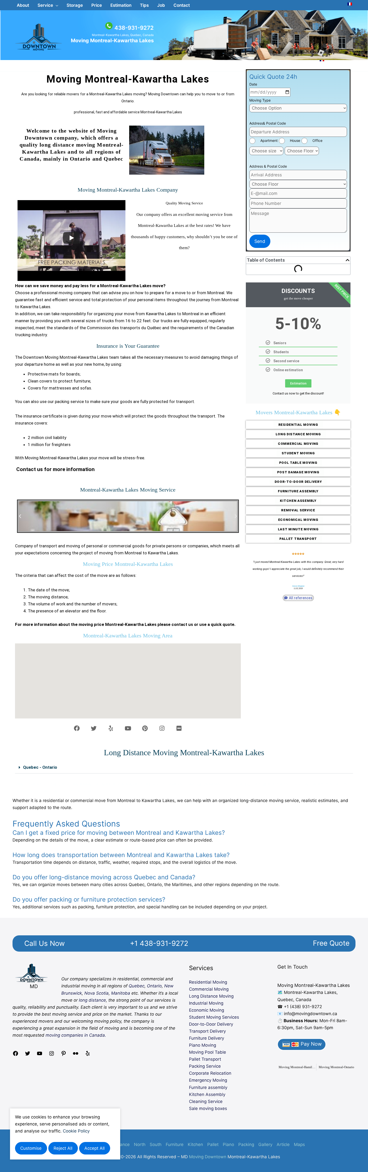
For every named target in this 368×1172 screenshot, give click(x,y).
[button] (47, 5)
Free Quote (331, 943)
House (295, 140)
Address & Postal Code (268, 166)
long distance (92, 1000)
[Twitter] (28, 1054)
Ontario (154, 985)
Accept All (94, 1148)
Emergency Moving (208, 1080)
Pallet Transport (205, 1059)
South (155, 1144)
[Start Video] (71, 238)
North (139, 1144)
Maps (299, 1144)
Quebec (136, 985)
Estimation (298, 383)
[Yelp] (88, 1054)
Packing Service (205, 1066)
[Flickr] (76, 1054)
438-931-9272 (134, 28)
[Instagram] (52, 1054)
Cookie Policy (76, 1130)
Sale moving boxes (208, 1108)
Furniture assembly (208, 1087)
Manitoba (120, 993)
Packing (246, 1144)
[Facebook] (16, 1054)
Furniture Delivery (206, 1038)
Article (283, 1144)
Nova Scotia (96, 993)
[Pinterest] (64, 1054)
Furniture (174, 1144)
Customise (31, 1148)
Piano (228, 1144)
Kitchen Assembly (207, 1094)
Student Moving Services (214, 1017)
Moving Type (260, 100)
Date (253, 84)
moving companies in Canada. (76, 1035)
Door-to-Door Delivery (211, 1024)
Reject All (63, 1148)
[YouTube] (40, 1054)
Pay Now (310, 1044)
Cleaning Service (206, 1101)
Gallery (265, 1144)
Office (317, 140)
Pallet (213, 1144)
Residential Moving (208, 982)
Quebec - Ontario (40, 767)
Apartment (269, 140)
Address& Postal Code (267, 123)
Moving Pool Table (207, 1052)
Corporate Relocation (210, 1073)
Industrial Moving (206, 1003)
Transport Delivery (207, 1031)
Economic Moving (206, 1010)
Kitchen (195, 1144)
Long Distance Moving (211, 996)
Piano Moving (202, 1045)
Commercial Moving (209, 989)
